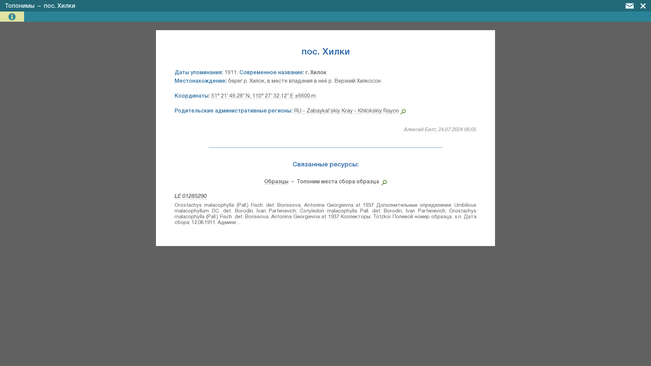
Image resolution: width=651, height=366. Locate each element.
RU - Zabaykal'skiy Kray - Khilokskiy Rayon (346, 111)
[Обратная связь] (629, 6)
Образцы (276, 182)
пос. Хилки (59, 6)
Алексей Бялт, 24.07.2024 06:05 (440, 129)
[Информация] (12, 17)
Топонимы (20, 6)
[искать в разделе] (383, 182)
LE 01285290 (191, 196)
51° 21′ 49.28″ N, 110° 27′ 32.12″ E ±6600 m (263, 96)
